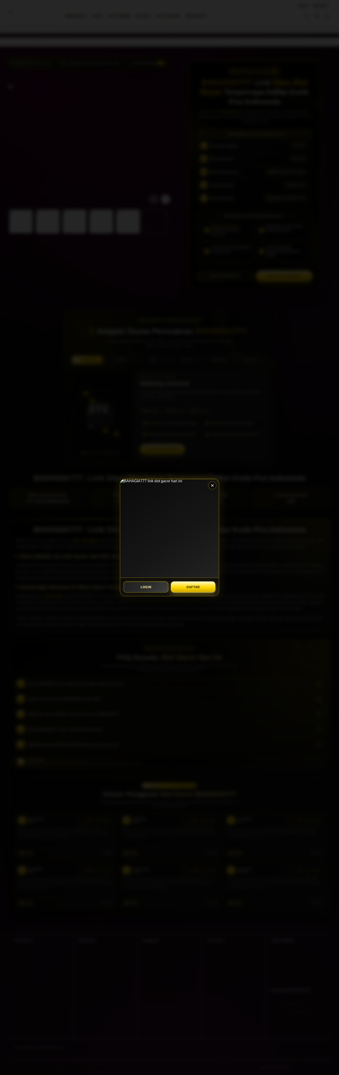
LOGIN (146, 587)
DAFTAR (193, 587)
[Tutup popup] (212, 485)
